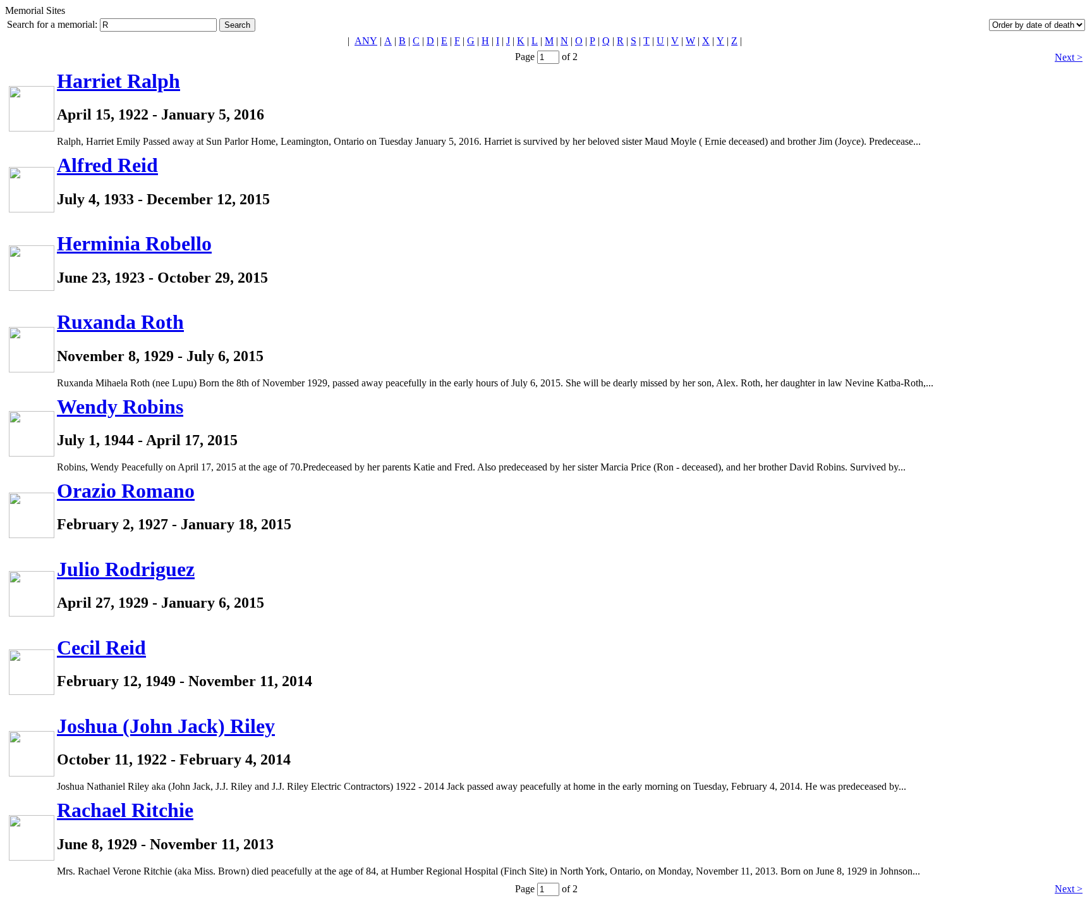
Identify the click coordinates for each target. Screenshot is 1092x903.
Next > (1069, 57)
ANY (366, 40)
